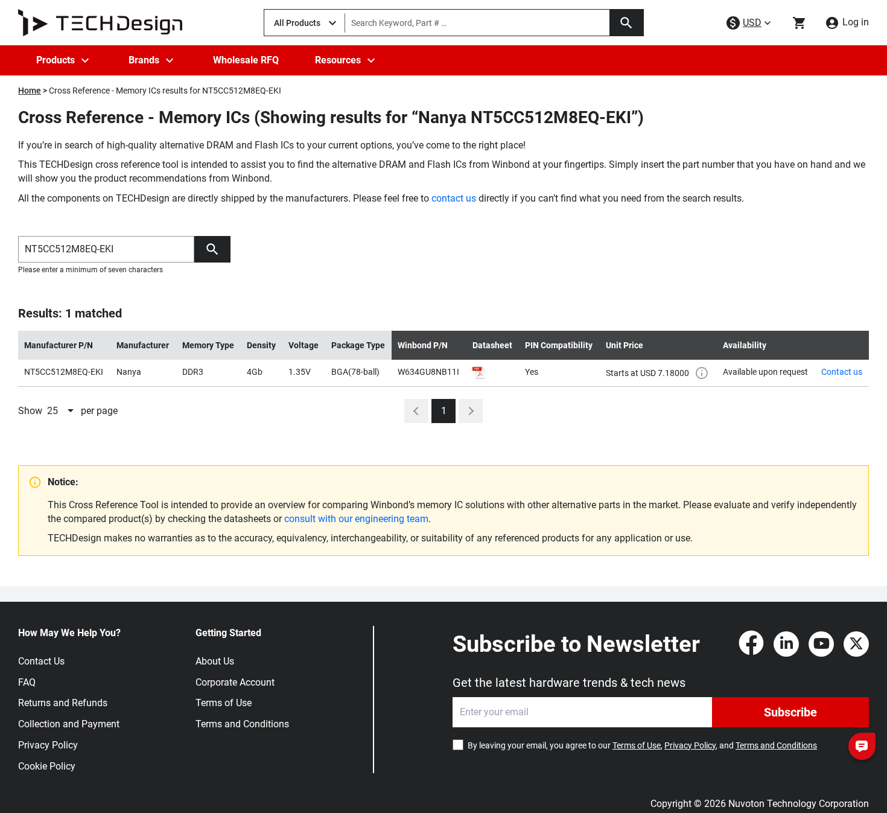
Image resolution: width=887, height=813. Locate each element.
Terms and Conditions (242, 724)
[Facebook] (751, 644)
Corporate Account (235, 682)
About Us (215, 661)
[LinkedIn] (786, 644)
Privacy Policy (48, 745)
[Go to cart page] (799, 23)
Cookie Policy (46, 766)
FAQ (27, 682)
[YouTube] (821, 644)
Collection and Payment (68, 724)
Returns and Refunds (62, 703)
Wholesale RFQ (246, 60)
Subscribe (790, 712)
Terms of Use (224, 703)
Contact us (841, 372)
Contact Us (41, 661)
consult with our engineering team (356, 518)
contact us (453, 198)
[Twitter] (856, 644)
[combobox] (61, 411)
